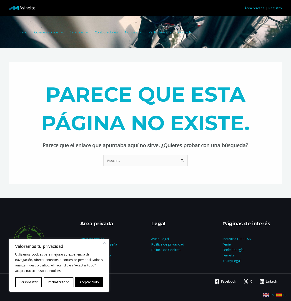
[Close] (104, 242)
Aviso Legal (160, 238)
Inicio (23, 32)
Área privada (254, 8)
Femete (228, 255)
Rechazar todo (58, 282)
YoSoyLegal (231, 260)
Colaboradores (106, 32)
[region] (59, 265)
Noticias (131, 32)
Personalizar (28, 282)
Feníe (226, 244)
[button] (61, 32)
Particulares (157, 32)
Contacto (185, 32)
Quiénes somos (46, 32)
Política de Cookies (166, 249)
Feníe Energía (232, 249)
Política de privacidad (167, 244)
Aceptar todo (89, 282)
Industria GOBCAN (236, 238)
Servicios (77, 32)
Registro (275, 8)
